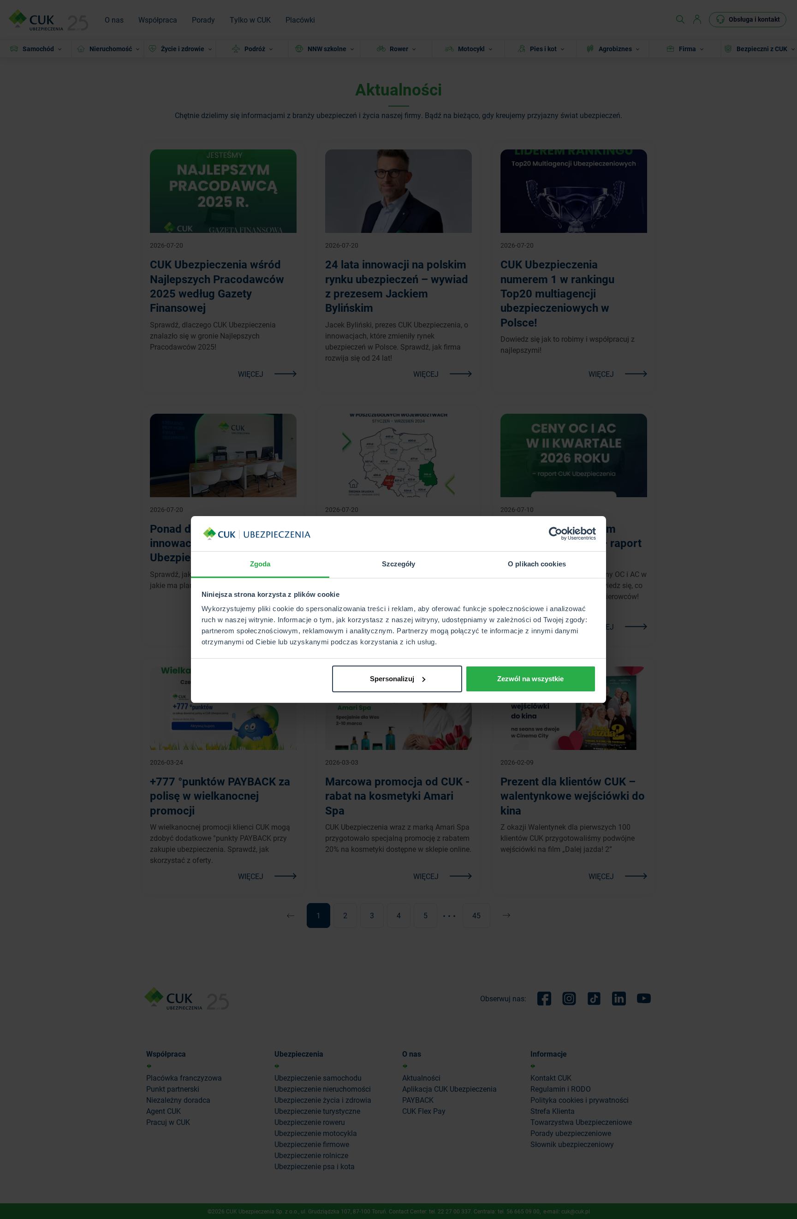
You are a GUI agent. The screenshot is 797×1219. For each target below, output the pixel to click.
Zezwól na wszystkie (530, 679)
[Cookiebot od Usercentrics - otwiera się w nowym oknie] (555, 534)
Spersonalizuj (392, 679)
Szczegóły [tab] (399, 564)
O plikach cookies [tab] (537, 564)
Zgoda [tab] (260, 564)
